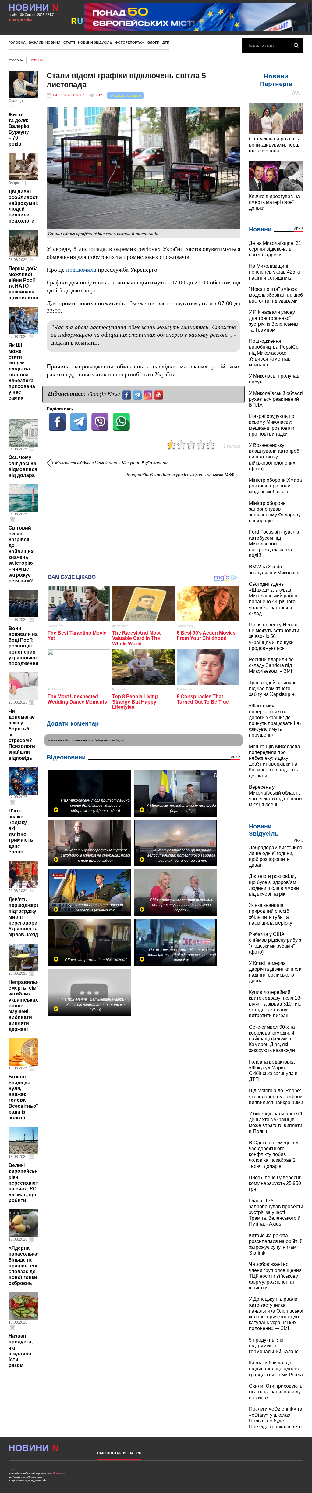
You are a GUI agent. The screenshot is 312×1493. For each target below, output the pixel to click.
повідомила (81, 269)
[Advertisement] (143, 523)
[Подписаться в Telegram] (138, 394)
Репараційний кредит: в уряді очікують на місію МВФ (179, 475)
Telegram (101, 740)
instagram (119, 740)
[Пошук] (296, 45)
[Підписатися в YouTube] (159, 394)
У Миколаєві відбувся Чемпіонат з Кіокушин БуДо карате (110, 463)
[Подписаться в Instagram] (149, 394)
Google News (104, 394)
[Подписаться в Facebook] (127, 394)
